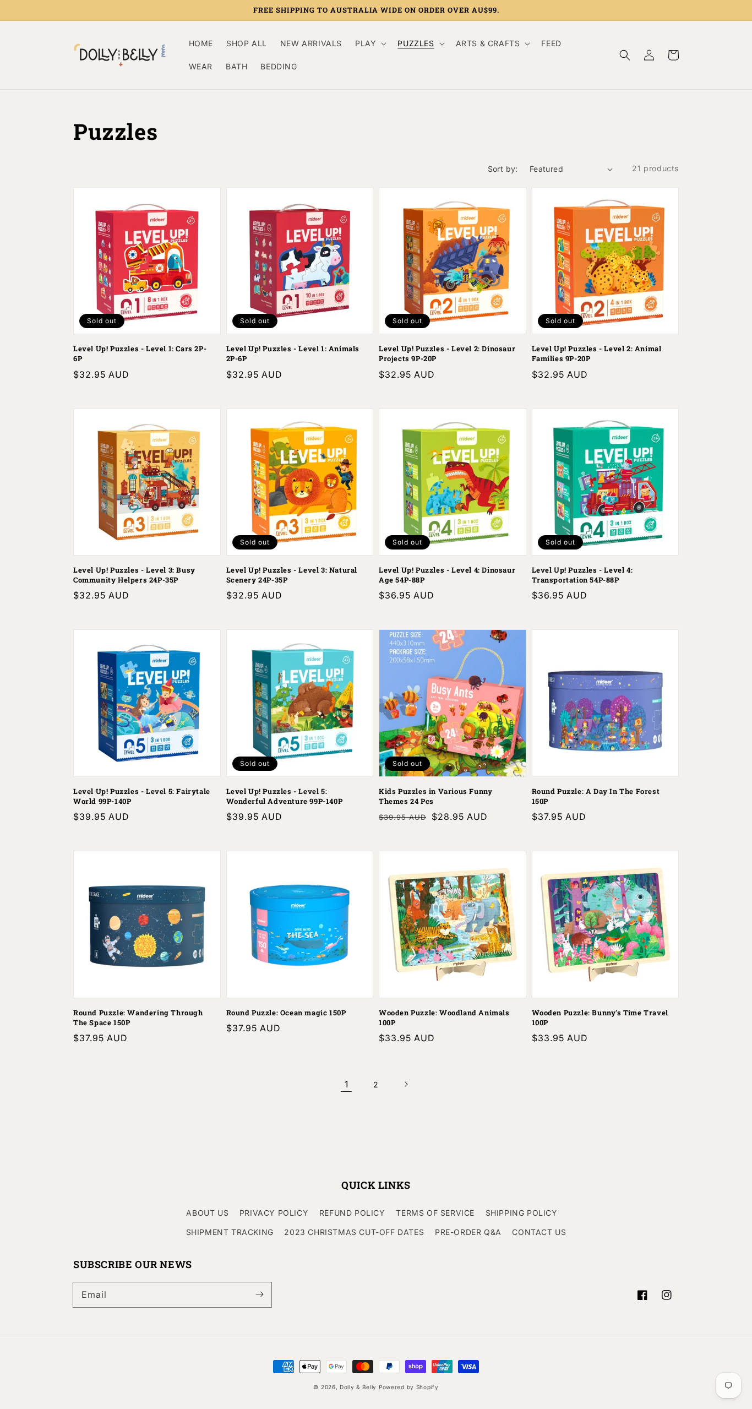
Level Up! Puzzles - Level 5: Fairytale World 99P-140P (141, 796)
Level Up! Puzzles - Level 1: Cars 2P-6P (139, 353)
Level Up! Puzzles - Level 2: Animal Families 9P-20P (597, 353)
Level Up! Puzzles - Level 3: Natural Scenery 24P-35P (292, 575)
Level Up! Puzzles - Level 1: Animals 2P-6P (293, 353)
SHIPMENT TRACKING (230, 1232)
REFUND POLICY (352, 1212)
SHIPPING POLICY (522, 1212)
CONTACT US (539, 1232)
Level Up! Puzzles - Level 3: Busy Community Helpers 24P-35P (134, 575)
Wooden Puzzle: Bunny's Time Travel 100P (600, 1017)
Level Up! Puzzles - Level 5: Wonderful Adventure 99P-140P (284, 796)
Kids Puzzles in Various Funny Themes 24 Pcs (435, 796)
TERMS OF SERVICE (435, 1212)
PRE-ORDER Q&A (468, 1232)
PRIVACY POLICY (273, 1212)
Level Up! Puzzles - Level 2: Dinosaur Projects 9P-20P (447, 353)
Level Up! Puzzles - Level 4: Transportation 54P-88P (582, 575)
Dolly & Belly (358, 1387)
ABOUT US (207, 1212)
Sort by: (503, 168)
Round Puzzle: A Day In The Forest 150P (596, 796)
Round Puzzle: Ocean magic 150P (286, 1013)
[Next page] (406, 1084)
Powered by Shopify (409, 1387)
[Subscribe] (259, 1294)
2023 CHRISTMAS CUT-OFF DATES (354, 1232)
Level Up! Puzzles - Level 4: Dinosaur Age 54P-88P (447, 575)
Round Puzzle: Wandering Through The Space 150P (138, 1017)
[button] (625, 55)
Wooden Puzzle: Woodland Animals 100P (444, 1017)
